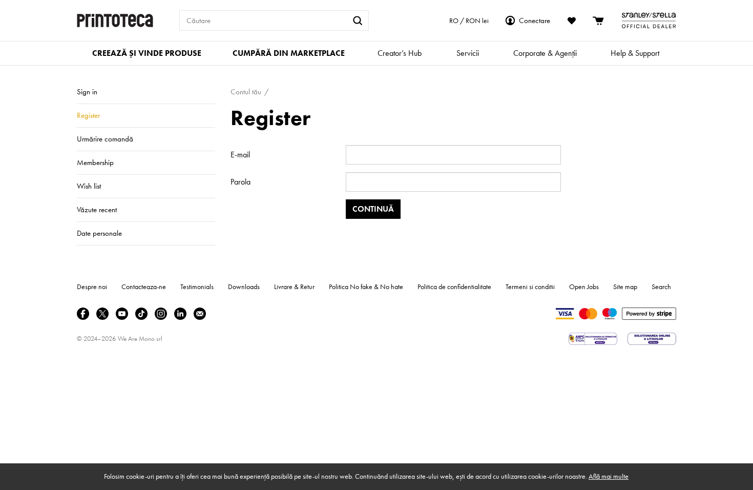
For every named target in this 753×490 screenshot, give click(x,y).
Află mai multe (609, 476)
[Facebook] (83, 313)
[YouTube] (122, 313)
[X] (102, 313)
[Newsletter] (200, 313)
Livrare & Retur (294, 286)
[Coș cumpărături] (599, 20)
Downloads (244, 286)
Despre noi (92, 286)
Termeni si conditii (530, 286)
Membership (95, 162)
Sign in (87, 92)
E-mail (240, 154)
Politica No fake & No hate (366, 286)
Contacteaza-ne (143, 286)
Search (661, 286)
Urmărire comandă (105, 139)
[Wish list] (571, 20)
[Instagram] (161, 313)
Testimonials (197, 286)
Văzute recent (97, 210)
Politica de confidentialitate (454, 286)
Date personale (99, 233)
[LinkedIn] (180, 313)
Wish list (89, 186)
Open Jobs (584, 286)
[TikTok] (141, 313)
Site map (625, 286)
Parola (240, 181)
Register (88, 115)
